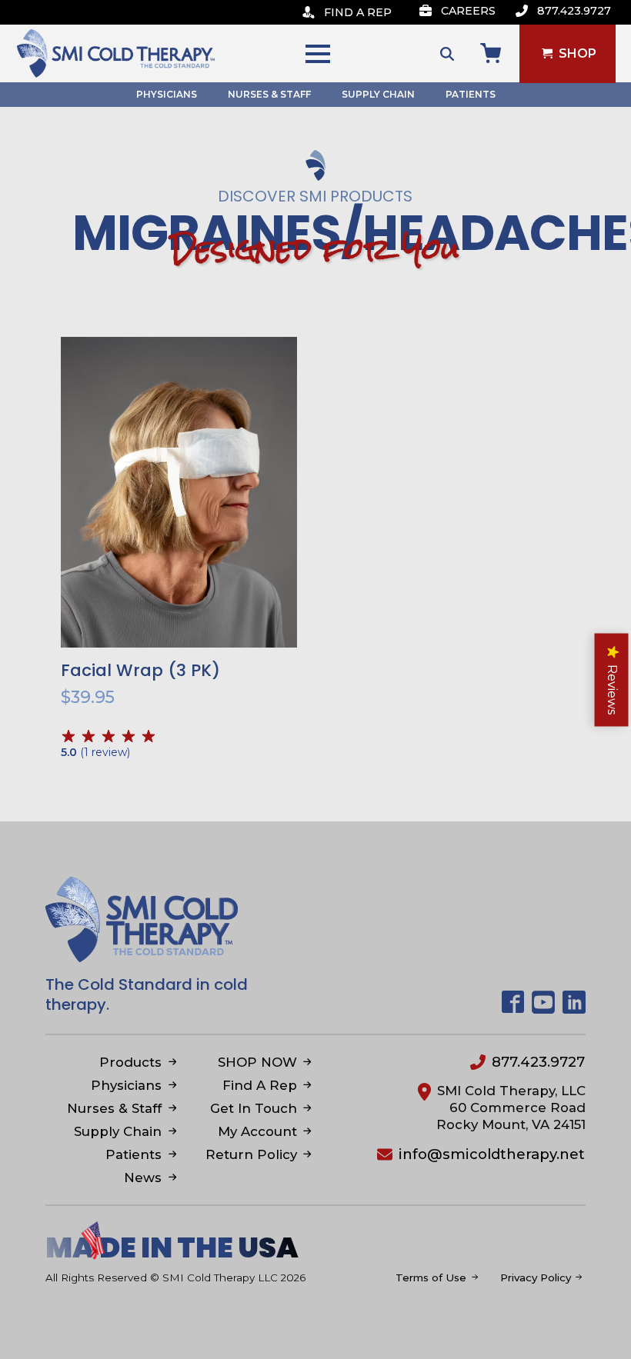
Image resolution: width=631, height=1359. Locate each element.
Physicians (166, 94)
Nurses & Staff (269, 94)
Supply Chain (378, 94)
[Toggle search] (447, 54)
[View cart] (490, 53)
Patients (471, 94)
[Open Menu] (317, 54)
